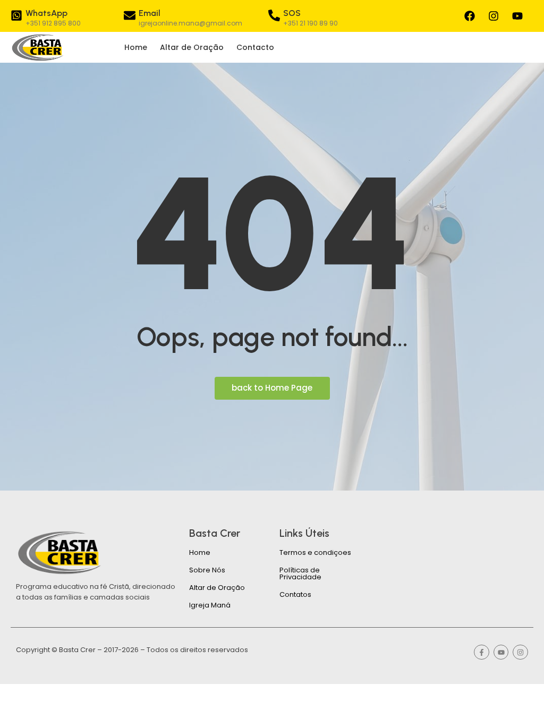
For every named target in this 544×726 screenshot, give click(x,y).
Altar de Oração (192, 47)
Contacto (255, 47)
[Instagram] (493, 16)
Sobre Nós (207, 570)
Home (135, 47)
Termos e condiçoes (315, 552)
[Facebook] (469, 16)
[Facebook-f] (481, 652)
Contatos (295, 594)
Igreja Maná (210, 605)
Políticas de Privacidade (300, 573)
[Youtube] (517, 16)
